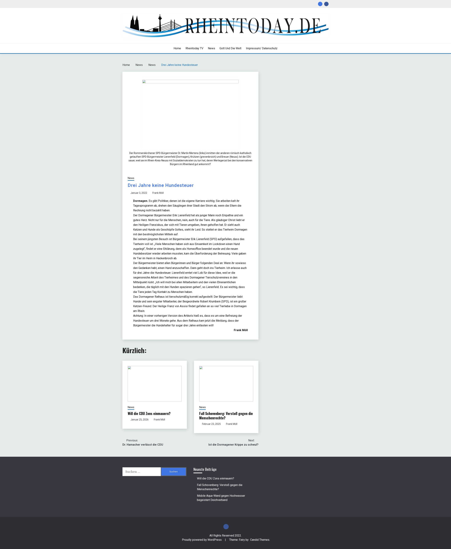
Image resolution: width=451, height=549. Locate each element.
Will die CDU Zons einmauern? (149, 413)
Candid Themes (259, 539)
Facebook (326, 4)
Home (177, 48)
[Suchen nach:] (141, 471)
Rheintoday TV (194, 48)
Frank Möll (158, 192)
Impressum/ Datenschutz (261, 48)
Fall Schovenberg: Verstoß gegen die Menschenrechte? (226, 415)
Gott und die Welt (230, 48)
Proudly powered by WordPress (202, 539)
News (211, 48)
